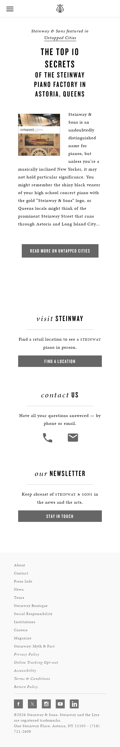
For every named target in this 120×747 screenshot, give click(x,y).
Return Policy (26, 686)
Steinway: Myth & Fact (34, 646)
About (19, 565)
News (19, 589)
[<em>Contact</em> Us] (73, 442)
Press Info (23, 581)
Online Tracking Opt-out (36, 662)
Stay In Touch (60, 516)
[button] (48, 442)
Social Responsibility (33, 613)
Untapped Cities (60, 37)
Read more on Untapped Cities (60, 251)
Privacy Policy (26, 654)
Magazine (23, 638)
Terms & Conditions (32, 678)
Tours (19, 597)
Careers (21, 630)
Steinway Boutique (31, 605)
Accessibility (25, 670)
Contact (21, 573)
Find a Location (60, 361)
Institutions (24, 622)
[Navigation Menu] (9, 8)
